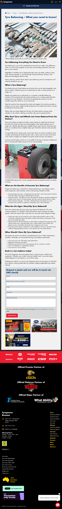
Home (8, 13)
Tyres (52, 412)
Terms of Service (49, 309)
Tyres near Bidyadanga (8, 458)
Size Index (5, 456)
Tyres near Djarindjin (7, 460)
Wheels (52, 425)
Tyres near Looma (7, 465)
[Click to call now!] (52, 2)
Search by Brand (54, 419)
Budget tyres (5, 471)
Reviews (53, 447)
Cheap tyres (5, 473)
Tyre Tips (52, 423)
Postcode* (9, 292)
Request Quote (12, 315)
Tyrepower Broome (32, 6)
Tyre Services (53, 434)
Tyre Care (52, 421)
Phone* (15, 281)
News (52, 444)
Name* (8, 276)
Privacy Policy (38, 309)
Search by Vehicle (55, 415)
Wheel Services (54, 436)
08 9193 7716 (10, 426)
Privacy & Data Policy (11, 506)
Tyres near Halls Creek (8, 463)
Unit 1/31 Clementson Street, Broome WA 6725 (12, 420)
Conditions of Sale (21, 506)
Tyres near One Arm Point (9, 467)
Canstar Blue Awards (7, 469)
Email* (8, 287)
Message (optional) (11, 298)
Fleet (51, 442)
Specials (53, 438)
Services (53, 432)
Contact (52, 440)
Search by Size (54, 417)
